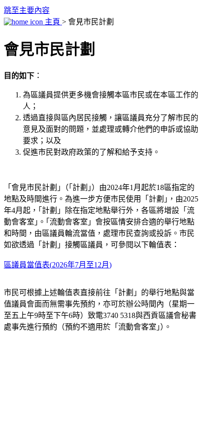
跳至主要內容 (27, 10)
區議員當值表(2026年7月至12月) (58, 265)
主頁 (52, 22)
